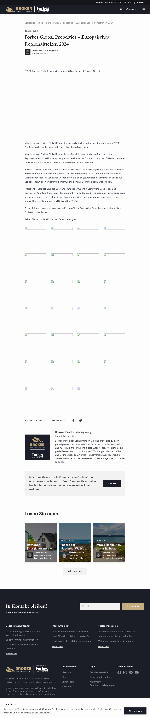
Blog (40, 22)
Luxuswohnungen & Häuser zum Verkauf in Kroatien (23, 633)
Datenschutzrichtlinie (101, 677)
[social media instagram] (125, 672)
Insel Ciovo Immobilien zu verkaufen (71, 636)
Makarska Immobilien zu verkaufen (116, 641)
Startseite (30, 22)
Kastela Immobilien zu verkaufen (115, 636)
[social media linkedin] (131, 672)
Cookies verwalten (99, 672)
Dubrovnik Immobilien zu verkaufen (116, 631)
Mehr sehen (11, 653)
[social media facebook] (119, 672)
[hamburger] (143, 9)
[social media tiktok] (137, 672)
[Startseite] (27, 9)
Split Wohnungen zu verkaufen (22, 639)
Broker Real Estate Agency (73, 432)
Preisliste (66, 686)
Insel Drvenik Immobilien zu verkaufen (72, 641)
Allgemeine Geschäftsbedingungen (102, 683)
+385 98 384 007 (49, 682)
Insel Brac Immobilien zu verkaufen (70, 631)
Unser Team (68, 681)
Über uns (66, 672)
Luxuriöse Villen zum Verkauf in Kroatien (22, 646)
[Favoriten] (121, 9)
